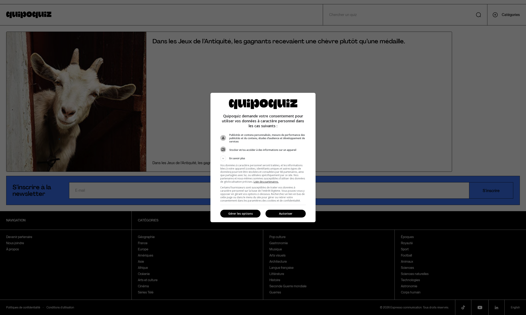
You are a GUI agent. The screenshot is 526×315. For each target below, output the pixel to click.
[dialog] (263, 157)
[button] (263, 158)
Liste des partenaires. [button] (266, 181)
